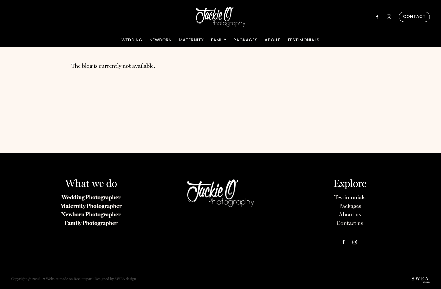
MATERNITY (191, 40)
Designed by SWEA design (115, 279)
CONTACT (414, 16)
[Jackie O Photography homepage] (220, 17)
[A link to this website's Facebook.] (377, 17)
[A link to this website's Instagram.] (389, 17)
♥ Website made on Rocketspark (68, 279)
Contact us (350, 223)
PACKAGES (246, 40)
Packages (350, 206)
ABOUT (272, 40)
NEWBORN (161, 40)
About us (350, 214)
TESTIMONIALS (303, 40)
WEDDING (131, 40)
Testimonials (349, 197)
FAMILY (219, 40)
